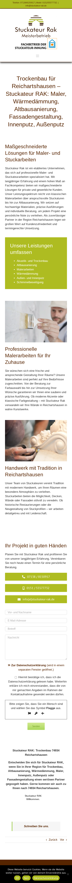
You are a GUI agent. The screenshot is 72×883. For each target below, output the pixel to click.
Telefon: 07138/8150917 (24, 3)
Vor (62, 839)
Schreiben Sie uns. (36, 826)
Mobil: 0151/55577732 (46, 3)
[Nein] (67, 874)
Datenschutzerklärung (46, 878)
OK (17, 878)
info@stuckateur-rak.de (36, 6)
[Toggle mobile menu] (38, 56)
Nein (26, 878)
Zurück (53, 839)
